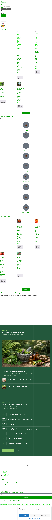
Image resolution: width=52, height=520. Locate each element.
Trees (26, 140)
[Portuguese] (5, 25)
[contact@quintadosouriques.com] (1, 481)
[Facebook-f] (5, 487)
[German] (1, 25)
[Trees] (26, 135)
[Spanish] (3, 26)
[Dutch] (1, 23)
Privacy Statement (37, 518)
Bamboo (26, 192)
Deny (35, 515)
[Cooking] (26, 166)
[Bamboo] (26, 187)
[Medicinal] (26, 176)
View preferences (45, 515)
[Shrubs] (26, 146)
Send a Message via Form (9, 485)
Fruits (26, 161)
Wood (26, 130)
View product (20, 77)
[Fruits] (26, 156)
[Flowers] (26, 197)
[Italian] (3, 25)
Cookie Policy (31, 518)
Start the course (7, 450)
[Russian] (1, 26)
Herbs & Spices (26, 212)
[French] (5, 23)
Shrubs (26, 151)
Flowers (26, 202)
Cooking (26, 171)
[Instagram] (1, 487)
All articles (6, 394)
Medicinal (26, 182)
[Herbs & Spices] (26, 207)
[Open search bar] (1, 5)
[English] (3, 23)
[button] (3, 21)
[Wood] (26, 125)
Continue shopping (5, 8)
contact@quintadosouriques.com (12, 482)
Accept (24, 515)
